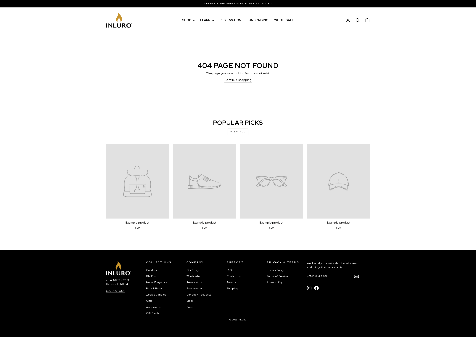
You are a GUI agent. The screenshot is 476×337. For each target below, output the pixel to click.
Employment (194, 288)
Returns (232, 282)
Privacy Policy (275, 270)
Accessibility (274, 282)
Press (190, 307)
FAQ (229, 270)
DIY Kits (151, 276)
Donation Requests (198, 294)
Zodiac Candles (156, 294)
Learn (205, 20)
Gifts (149, 300)
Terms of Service (277, 276)
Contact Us (234, 276)
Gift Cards (152, 313)
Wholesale (284, 20)
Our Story (192, 270)
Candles (151, 270)
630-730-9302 (115, 291)
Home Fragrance (156, 282)
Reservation (230, 20)
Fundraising (257, 20)
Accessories (154, 307)
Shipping (232, 288)
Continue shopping (238, 80)
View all (238, 131)
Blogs (190, 300)
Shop (187, 20)
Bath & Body (154, 288)
